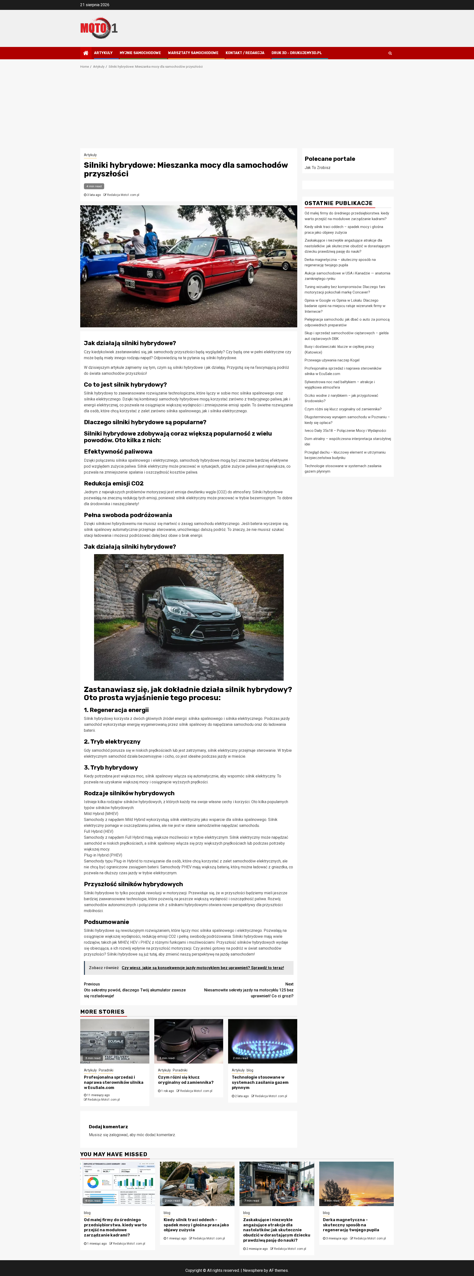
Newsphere (253, 1270)
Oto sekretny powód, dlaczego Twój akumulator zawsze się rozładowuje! (135, 990)
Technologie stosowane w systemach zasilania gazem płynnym (260, 1082)
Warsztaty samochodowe (193, 53)
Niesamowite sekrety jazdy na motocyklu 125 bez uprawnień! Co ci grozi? (249, 990)
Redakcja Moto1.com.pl (123, 195)
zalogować (118, 1134)
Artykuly (103, 53)
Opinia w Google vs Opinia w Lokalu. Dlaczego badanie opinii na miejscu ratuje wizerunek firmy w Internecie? (345, 306)
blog (250, 1070)
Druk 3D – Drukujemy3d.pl (297, 53)
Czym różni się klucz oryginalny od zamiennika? (186, 1080)
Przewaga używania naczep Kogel (332, 360)
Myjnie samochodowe (140, 53)
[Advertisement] (237, 111)
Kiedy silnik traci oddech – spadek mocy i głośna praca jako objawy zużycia (196, 1225)
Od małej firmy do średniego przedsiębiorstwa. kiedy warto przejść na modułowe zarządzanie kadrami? (115, 1227)
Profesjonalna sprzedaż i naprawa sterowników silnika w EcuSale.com (113, 1082)
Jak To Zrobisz (318, 167)
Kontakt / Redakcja (245, 53)
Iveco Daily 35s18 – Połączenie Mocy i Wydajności (345, 430)
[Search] (390, 53)
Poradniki (106, 1070)
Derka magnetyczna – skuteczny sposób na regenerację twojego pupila (351, 1225)
